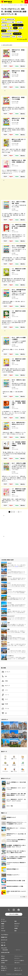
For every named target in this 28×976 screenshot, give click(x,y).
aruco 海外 (19, 22)
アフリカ (7, 708)
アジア (6, 699)
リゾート (7, 694)
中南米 (6, 681)
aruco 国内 (4, 25)
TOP (2, 5)
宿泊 (23, 758)
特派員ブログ (4, 937)
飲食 (5, 758)
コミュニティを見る (13, 914)
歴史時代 (20, 28)
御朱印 (15, 28)
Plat (10, 25)
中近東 (6, 704)
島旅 (11, 28)
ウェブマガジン (4, 934)
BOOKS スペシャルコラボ (13, 30)
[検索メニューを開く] (22, 2)
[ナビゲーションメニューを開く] (26, 1)
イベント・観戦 (5, 765)
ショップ (22, 771)
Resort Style (5, 28)
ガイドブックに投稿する (19, 960)
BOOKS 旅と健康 (17, 33)
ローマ (16, 566)
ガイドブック (6, 5)
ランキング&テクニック (18, 25)
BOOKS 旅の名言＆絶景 (6, 33)
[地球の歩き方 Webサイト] (6, 1)
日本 (6, 713)
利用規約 (3, 958)
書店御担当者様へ (4, 960)
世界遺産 (14, 765)
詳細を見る (23, 66)
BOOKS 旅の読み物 (6, 36)
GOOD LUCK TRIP (5, 952)
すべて (3, 19)
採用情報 (3, 962)
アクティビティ (5, 771)
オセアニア (7, 685)
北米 (6, 676)
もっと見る (22, 896)
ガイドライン (17, 958)
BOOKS (13, 36)
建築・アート (14, 758)
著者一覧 (3, 945)
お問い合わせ (17, 962)
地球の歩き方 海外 (10, 19)
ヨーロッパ (7, 671)
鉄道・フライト (14, 771)
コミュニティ (4, 948)
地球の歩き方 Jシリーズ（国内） (8, 22)
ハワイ (6, 690)
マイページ (18, 949)
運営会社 (3, 956)
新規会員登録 (5, 949)
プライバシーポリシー (18, 956)
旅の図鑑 (3, 30)
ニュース (3, 942)
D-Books (19, 36)
